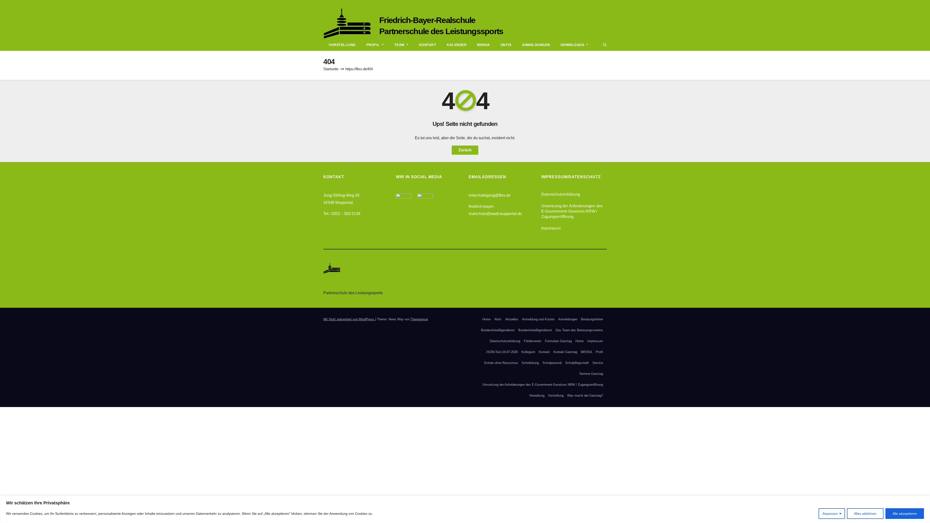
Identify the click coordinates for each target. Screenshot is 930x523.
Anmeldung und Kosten (538, 319)
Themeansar (419, 319)
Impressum (551, 228)
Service (597, 363)
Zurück (465, 150)
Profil (373, 45)
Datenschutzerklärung (560, 194)
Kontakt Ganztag (565, 352)
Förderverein (532, 341)
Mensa (483, 45)
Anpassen (830, 513)
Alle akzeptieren (904, 513)
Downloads (573, 45)
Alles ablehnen (865, 513)
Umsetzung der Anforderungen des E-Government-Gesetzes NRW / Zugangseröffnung (572, 211)
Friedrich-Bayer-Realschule (427, 20)
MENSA (586, 352)
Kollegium (528, 352)
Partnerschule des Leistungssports (441, 31)
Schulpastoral (552, 363)
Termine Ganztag (591, 374)
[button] (605, 45)
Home (486, 319)
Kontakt (427, 45)
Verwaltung (536, 395)
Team (400, 45)
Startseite (330, 69)
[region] (465, 509)
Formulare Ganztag (558, 341)
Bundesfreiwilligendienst (498, 330)
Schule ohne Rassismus (501, 363)
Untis (506, 45)
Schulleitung (530, 363)
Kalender (456, 45)
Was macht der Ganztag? (585, 395)
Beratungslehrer (592, 319)
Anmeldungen (536, 45)
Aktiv (498, 319)
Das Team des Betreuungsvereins (579, 330)
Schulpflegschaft (577, 363)
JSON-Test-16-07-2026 (502, 352)
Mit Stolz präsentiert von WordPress (349, 319)
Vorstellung (342, 45)
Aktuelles (511, 319)
